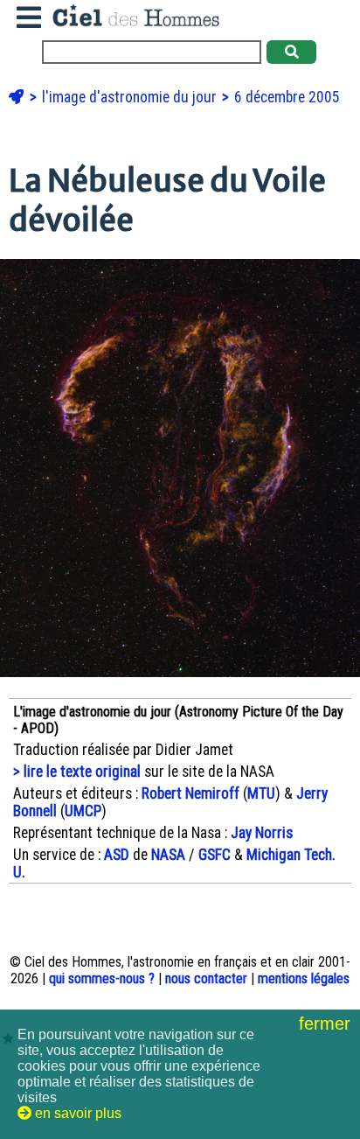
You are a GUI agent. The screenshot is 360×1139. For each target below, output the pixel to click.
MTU (261, 793)
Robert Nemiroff (190, 793)
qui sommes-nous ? (102, 978)
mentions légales (304, 978)
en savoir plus (76, 1113)
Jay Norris (262, 833)
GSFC (214, 854)
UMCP (83, 811)
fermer (327, 1023)
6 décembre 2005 (287, 97)
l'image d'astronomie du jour (131, 97)
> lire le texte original (77, 771)
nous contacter (206, 978)
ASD (116, 854)
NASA (168, 854)
